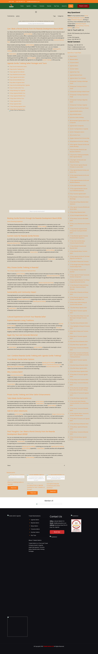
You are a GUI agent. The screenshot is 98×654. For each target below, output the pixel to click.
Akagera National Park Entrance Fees (79, 138)
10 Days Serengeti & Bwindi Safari (79, 215)
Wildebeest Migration (77, 19)
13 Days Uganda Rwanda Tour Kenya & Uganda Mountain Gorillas (79, 281)
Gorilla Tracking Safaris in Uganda (79, 129)
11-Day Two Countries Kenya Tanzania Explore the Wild (77, 242)
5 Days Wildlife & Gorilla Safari (17, 74)
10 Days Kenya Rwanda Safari (77, 212)
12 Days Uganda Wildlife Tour (17, 96)
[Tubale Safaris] (11, 6)
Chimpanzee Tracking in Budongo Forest (79, 82)
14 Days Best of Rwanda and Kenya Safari (79, 293)
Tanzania (86, 25)
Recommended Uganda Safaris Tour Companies (79, 121)
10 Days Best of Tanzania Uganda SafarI (79, 375)
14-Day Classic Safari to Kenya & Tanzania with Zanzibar (78, 303)
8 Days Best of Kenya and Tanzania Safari (79, 332)
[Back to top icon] (92, 652)
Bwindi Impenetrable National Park (52, 364)
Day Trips (33, 535)
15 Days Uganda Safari (15, 101)
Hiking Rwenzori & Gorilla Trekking (79, 141)
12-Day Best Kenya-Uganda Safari (79, 398)
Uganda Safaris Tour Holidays (78, 78)
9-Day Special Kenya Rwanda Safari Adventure (79, 203)
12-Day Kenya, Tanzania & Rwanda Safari (79, 409)
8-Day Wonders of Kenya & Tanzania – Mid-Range (80, 198)
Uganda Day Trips (74, 72)
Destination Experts (81, 23)
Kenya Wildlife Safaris (75, 114)
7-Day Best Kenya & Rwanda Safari (79, 323)
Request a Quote (83, 6)
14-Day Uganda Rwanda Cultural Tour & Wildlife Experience (78, 189)
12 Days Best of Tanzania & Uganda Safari (79, 394)
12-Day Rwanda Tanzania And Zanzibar (78, 270)
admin (18, 16)
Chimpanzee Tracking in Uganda (78, 105)
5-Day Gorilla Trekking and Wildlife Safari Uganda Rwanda (79, 155)
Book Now (57, 532)
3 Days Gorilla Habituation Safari (18, 66)
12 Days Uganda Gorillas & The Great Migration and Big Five (79, 257)
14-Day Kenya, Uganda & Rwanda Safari (78, 428)
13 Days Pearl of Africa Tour (16, 98)
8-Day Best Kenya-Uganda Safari (78, 344)
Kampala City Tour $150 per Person (79, 108)
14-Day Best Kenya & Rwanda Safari (79, 423)
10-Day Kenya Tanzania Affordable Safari (79, 219)
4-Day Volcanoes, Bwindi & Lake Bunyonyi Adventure (78, 150)
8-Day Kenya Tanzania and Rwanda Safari (79, 348)
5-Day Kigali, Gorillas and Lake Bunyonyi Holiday (78, 161)
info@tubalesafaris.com (33, 1)
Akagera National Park (58, 414)
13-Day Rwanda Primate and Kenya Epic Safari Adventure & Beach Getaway (79, 287)
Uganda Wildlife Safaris (76, 111)
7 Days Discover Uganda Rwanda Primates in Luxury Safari (78, 166)
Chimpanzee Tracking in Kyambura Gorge (79, 95)
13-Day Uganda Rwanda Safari (78, 185)
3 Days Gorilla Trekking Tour (16, 69)
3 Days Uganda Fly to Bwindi (16, 72)
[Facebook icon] (83, 1)
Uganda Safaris (74, 65)
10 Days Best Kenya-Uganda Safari (79, 371)
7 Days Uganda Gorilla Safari (17, 77)
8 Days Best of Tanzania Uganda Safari (78, 337)
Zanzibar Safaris (74, 69)
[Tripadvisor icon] (88, 1)
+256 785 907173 (20, 1)
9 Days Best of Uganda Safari (17, 82)
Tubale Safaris (12, 54)
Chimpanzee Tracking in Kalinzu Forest (78, 87)
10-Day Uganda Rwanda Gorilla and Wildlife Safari (79, 176)
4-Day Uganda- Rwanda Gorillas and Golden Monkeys (79, 145)
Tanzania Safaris (74, 62)
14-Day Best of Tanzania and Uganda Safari (80, 419)
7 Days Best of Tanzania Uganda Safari (78, 311)
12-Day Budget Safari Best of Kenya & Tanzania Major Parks (80, 265)
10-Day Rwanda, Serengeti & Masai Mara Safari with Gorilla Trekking (79, 389)
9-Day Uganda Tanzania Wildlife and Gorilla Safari (79, 208)
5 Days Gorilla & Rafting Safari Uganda (19, 85)
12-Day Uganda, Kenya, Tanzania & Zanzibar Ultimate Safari (79, 414)
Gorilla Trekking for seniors (77, 132)
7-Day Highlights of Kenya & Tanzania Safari (80, 327)
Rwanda (70, 27)
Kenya (81, 25)
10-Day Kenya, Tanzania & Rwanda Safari (79, 383)
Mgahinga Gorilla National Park (15, 366)
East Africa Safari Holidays (77, 117)
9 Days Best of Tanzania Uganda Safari (78, 361)
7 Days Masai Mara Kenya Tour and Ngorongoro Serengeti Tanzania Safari (79, 318)
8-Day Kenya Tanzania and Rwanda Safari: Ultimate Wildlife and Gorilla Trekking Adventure (79, 355)
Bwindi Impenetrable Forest (46, 282)
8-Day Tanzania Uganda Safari (78, 193)
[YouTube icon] (85, 1)
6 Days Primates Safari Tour (16, 88)
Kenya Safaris (73, 56)
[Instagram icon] (87, 1)
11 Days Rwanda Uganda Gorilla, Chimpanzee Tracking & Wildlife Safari (78, 230)
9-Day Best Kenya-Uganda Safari (78, 368)
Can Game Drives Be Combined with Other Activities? (53, 486)
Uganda (77, 25)
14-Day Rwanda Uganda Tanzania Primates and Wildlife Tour (79, 298)
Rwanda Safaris (74, 59)
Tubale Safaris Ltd (48, 646)
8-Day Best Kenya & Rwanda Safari (79, 341)
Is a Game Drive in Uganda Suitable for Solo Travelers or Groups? (36, 487)
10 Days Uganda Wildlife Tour (17, 93)
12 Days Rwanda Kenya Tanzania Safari (78, 252)
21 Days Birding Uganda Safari (17, 106)
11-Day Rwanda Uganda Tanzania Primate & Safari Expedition (79, 237)
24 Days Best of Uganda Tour (17, 109)
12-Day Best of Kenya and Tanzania (79, 261)
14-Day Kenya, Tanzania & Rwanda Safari (79, 433)
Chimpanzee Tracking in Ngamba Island (78, 101)
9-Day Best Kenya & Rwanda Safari (79, 365)
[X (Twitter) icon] (84, 1)
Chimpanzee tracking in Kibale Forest (79, 91)
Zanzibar (77, 27)
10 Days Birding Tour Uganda (17, 90)
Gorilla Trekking (46, 60)
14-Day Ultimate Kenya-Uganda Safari (78, 438)
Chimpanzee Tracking (78, 17)
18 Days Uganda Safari (15, 104)
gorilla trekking (28, 34)
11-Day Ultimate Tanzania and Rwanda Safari (78, 247)
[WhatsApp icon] (81, 1)
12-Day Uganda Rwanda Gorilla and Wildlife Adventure (79, 181)
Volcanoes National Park (13, 243)
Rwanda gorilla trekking (39, 301)
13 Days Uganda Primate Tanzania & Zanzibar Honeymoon (79, 276)
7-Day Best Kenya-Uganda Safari (78, 307)
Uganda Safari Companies (77, 125)
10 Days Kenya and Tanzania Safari (79, 379)
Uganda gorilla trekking (57, 446)
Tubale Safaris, (13, 308)
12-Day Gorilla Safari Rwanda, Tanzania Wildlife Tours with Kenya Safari (79, 403)
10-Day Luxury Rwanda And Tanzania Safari (80, 224)
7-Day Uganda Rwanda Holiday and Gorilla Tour (79, 171)
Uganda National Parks (76, 75)
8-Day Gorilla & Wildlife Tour (17, 80)
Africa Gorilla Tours (75, 135)
